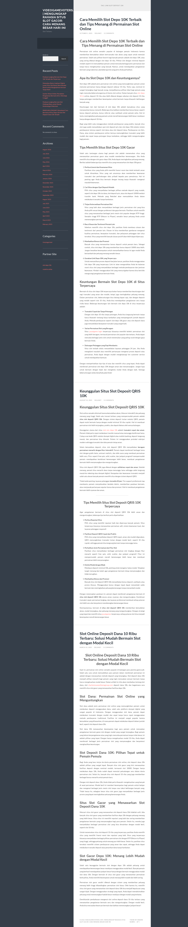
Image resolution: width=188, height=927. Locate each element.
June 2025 (46, 207)
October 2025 (47, 191)
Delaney (98, 33)
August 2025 (47, 199)
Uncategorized (47, 242)
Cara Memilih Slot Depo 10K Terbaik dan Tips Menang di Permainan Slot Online (111, 24)
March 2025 (47, 220)
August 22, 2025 (86, 400)
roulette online (47, 269)
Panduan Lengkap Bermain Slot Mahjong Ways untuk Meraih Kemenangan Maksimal (53, 104)
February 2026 (47, 174)
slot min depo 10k (110, 430)
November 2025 (48, 187)
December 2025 (48, 183)
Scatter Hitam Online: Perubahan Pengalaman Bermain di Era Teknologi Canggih (55, 96)
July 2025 (46, 203)
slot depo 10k (47, 265)
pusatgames (106, 614)
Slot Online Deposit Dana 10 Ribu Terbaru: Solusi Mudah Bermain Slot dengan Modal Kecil (110, 638)
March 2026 (47, 170)
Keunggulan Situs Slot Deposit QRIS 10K (110, 393)
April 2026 (46, 166)
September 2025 (48, 195)
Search (45, 55)
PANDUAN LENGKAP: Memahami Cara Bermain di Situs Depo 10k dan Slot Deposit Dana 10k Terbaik (55, 112)
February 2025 (47, 224)
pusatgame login (95, 331)
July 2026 (46, 154)
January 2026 (47, 178)
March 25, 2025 (86, 647)
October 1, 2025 (86, 33)
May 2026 (46, 162)
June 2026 (46, 158)
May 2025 (46, 212)
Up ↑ (138, 922)
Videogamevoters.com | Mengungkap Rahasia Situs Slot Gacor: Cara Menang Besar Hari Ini (62, 19)
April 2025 (46, 216)
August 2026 (47, 149)
